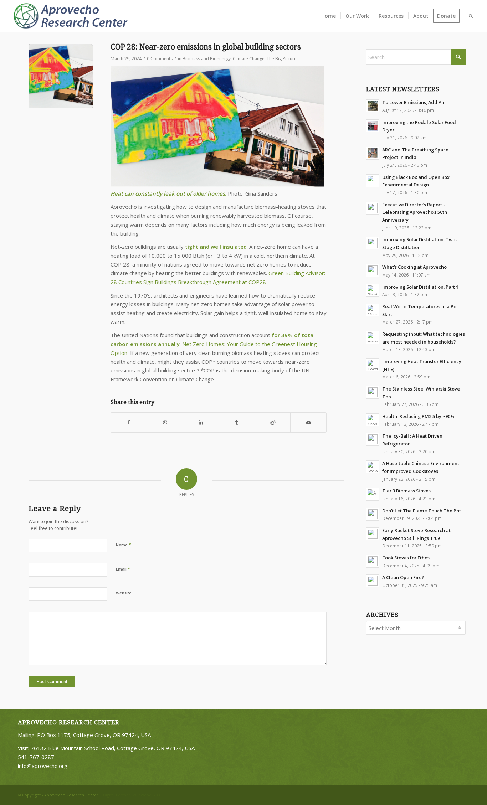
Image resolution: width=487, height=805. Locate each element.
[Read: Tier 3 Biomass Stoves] (372, 494)
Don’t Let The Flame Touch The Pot (421, 510)
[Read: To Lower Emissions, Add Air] (372, 105)
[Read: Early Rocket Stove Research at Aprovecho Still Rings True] (372, 533)
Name (123, 544)
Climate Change (249, 59)
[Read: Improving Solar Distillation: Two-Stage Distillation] (372, 243)
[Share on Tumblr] (237, 422)
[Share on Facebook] (129, 422)
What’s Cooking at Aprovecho (414, 267)
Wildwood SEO (146, 795)
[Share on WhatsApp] (165, 422)
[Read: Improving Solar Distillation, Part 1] (372, 290)
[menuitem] (328, 16)
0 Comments (160, 59)
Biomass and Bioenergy (207, 59)
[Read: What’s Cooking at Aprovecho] (372, 270)
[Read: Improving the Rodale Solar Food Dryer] (372, 125)
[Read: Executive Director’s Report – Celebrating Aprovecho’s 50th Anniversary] (372, 208)
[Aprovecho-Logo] (73, 16)
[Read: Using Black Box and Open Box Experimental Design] (372, 180)
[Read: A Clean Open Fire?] (372, 580)
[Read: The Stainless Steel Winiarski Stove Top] (372, 392)
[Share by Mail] (308, 422)
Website (124, 592)
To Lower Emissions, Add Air (413, 102)
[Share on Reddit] (273, 422)
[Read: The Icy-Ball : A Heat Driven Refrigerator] (372, 439)
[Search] (470, 16)
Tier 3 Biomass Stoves (406, 490)
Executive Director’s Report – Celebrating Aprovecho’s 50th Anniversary (414, 212)
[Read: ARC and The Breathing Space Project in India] (372, 153)
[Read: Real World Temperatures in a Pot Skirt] (372, 310)
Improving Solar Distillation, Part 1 (420, 287)
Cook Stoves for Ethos (406, 557)
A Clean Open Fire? (403, 577)
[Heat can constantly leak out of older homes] (61, 76)
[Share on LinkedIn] (201, 422)
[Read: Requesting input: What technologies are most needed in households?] (372, 337)
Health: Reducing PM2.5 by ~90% (418, 416)
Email (123, 569)
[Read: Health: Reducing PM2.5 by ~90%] (372, 419)
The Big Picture (282, 59)
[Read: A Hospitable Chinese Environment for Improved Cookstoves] (372, 466)
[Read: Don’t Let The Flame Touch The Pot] (372, 514)
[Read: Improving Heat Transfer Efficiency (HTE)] (372, 364)
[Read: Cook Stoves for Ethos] (372, 561)
